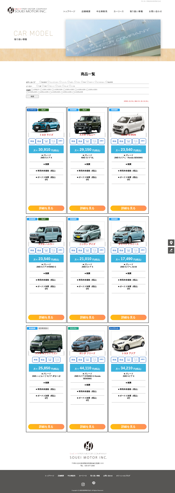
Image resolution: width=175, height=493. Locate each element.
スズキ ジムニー (87, 135)
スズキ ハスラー (46, 244)
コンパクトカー (54, 82)
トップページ (71, 11)
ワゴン (78, 82)
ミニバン (64, 82)
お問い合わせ (154, 11)
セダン (72, 82)
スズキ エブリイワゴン (46, 353)
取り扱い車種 (136, 11)
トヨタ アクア (128, 353)
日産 (45, 86)
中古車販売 (102, 11)
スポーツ (91, 82)
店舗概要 (87, 11)
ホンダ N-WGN (128, 135)
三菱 (40, 86)
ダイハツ (52, 86)
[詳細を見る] (46, 210)
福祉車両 (110, 82)
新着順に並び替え (129, 101)
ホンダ (66, 86)
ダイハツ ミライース (128, 244)
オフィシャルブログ (123, 475)
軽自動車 (44, 82)
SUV (84, 82)
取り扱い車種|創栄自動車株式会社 (151, 1)
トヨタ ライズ (46, 135)
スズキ (59, 86)
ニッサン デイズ (87, 244)
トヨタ (73, 86)
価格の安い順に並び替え (142, 101)
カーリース (119, 11)
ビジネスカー (101, 82)
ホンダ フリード (87, 353)
